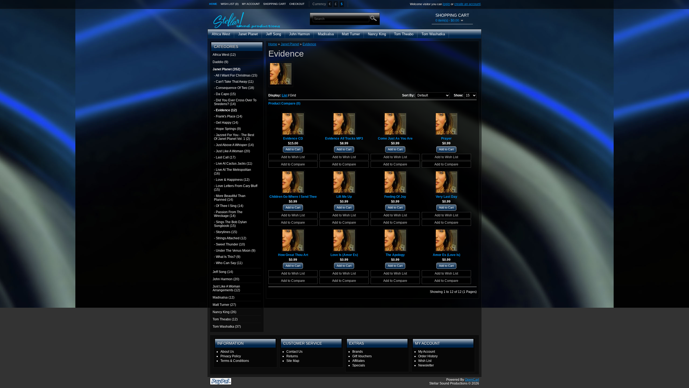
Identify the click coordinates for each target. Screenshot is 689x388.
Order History (428, 356)
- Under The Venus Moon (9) (234, 250)
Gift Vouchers (362, 356)
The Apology (395, 255)
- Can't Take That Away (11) (234, 82)
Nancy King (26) (224, 312)
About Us (227, 352)
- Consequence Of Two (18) (234, 88)
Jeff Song (273, 34)
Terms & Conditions (234, 361)
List (284, 95)
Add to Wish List (293, 157)
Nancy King (377, 34)
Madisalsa (326, 34)
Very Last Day (446, 197)
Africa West (221, 34)
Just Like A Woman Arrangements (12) (226, 288)
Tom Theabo (403, 34)
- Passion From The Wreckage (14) (228, 214)
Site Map (292, 361)
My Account (251, 3)
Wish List (424, 361)
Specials (358, 365)
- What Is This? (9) (227, 257)
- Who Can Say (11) (228, 263)
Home (213, 3)
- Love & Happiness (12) (231, 180)
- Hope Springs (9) (227, 129)
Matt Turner (351, 34)
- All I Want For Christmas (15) (235, 75)
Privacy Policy (230, 356)
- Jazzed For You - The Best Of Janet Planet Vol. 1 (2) (234, 137)
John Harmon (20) (226, 279)
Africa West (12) (224, 55)
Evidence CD (293, 138)
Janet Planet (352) (226, 69)
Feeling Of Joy (395, 197)
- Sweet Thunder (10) (229, 244)
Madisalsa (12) (223, 297)
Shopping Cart (274, 3)
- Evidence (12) (225, 110)
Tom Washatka (433, 34)
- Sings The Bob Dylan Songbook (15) (230, 224)
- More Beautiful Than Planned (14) (229, 198)
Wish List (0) (229, 3)
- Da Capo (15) (225, 94)
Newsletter (426, 365)
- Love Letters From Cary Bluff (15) (235, 188)
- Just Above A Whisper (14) (234, 145)
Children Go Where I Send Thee (293, 197)
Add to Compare (293, 164)
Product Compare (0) (284, 103)
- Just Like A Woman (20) (232, 151)
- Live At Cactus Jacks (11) (233, 163)
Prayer (446, 138)
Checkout (296, 3)
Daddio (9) (220, 62)
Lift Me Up (344, 197)
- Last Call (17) (224, 157)
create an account (467, 4)
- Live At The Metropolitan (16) (232, 171)
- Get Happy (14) (226, 122)
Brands (357, 352)
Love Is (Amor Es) (344, 255)
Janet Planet (248, 34)
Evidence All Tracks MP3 (344, 138)
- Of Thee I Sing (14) (228, 206)
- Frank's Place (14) (228, 116)
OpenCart (472, 380)
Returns (292, 356)
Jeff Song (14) (223, 272)
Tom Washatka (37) (227, 326)
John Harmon (299, 34)
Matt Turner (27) (224, 305)
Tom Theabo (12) (225, 319)
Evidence (309, 44)
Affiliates (358, 361)
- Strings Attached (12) (230, 238)
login (446, 4)
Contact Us (294, 352)
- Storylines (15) (225, 232)
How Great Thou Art (293, 255)
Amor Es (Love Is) (446, 255)
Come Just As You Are (395, 138)
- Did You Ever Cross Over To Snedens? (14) (235, 102)
